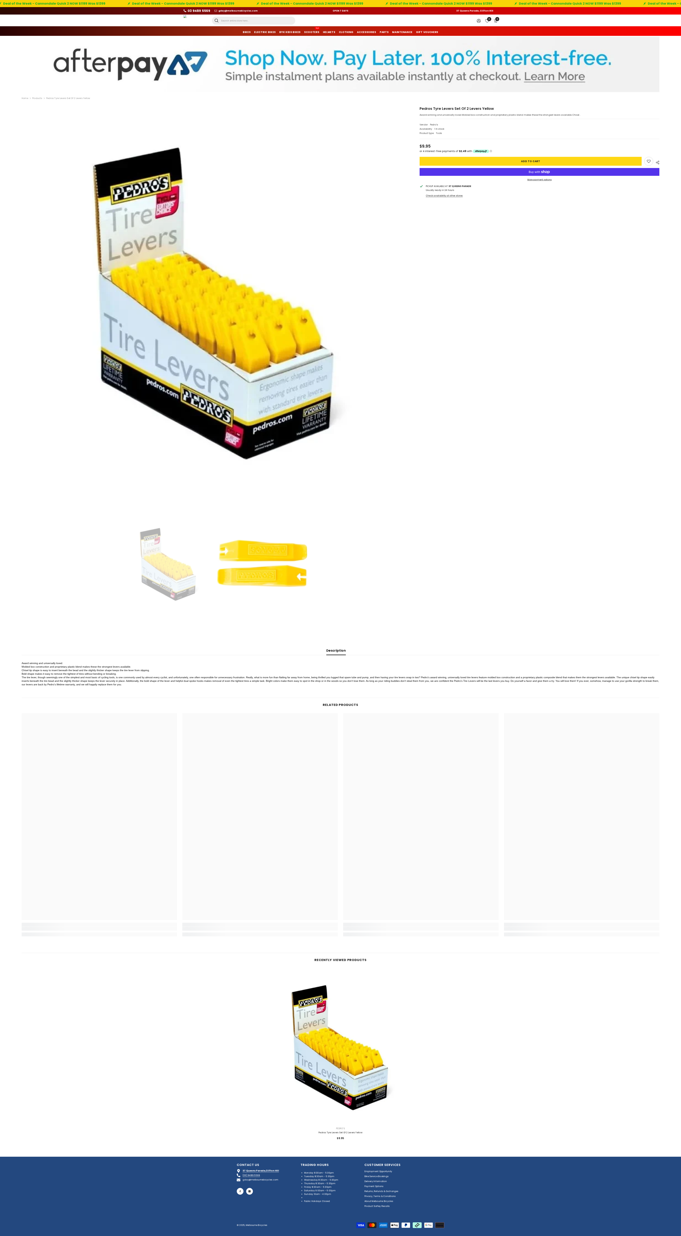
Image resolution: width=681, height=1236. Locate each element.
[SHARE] (656, 162)
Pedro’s (434, 124)
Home (25, 98)
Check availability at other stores (444, 195)
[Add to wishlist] (648, 161)
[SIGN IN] (479, 21)
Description (336, 650)
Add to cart (530, 161)
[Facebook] (240, 1191)
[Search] (253, 21)
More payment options (539, 179)
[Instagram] (249, 1191)
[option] (215, 299)
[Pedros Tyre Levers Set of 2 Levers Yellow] (340, 1046)
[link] (99, 929)
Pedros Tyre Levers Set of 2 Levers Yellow (340, 1132)
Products (37, 98)
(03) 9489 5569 (251, 1175)
